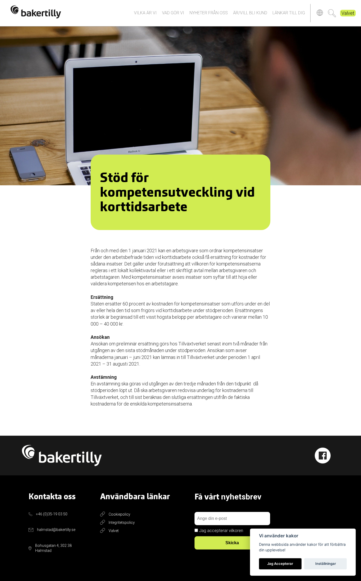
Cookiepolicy (119, 514)
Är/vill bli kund (250, 12)
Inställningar (325, 563)
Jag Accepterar (280, 563)
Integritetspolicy (122, 522)
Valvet (347, 13)
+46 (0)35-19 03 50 (51, 514)
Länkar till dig (288, 12)
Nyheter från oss (208, 12)
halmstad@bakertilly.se (56, 530)
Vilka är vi (145, 12)
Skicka (232, 543)
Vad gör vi (173, 12)
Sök (332, 13)
